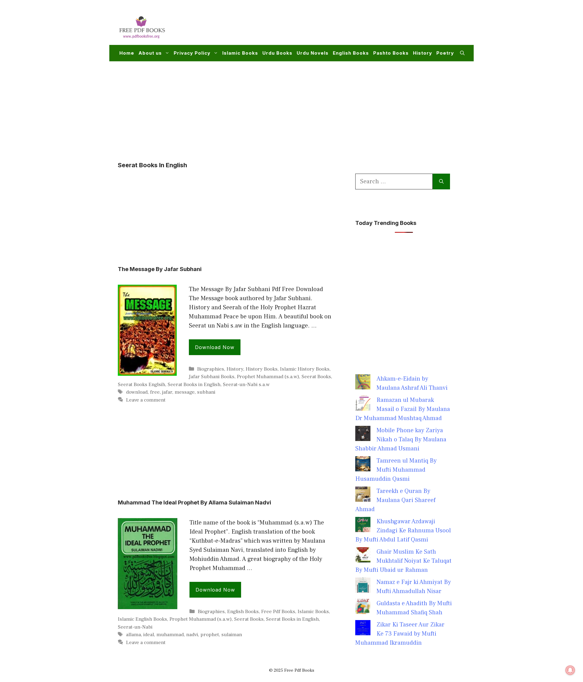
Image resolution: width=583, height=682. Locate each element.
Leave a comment (145, 400)
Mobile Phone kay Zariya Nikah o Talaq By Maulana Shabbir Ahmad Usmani (400, 439)
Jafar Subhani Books (211, 376)
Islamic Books (240, 53)
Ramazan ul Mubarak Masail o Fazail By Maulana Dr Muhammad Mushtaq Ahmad (402, 409)
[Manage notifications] (570, 670)
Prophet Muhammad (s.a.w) (268, 376)
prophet (209, 634)
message (185, 392)
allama (133, 634)
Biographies (210, 369)
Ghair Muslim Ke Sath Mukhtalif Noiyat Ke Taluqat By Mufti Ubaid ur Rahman (403, 561)
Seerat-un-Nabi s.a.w (246, 384)
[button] (462, 53)
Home (126, 53)
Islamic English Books (142, 619)
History (422, 53)
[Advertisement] (354, 26)
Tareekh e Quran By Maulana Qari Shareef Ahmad (395, 500)
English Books (351, 53)
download (137, 392)
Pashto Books (391, 53)
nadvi (192, 634)
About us (150, 53)
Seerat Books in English (194, 384)
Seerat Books (316, 376)
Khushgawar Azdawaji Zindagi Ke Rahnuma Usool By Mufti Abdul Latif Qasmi (403, 530)
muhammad (170, 634)
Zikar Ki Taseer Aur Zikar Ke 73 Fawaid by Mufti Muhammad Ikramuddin (400, 634)
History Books (262, 369)
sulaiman (231, 634)
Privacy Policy (192, 53)
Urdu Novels (313, 53)
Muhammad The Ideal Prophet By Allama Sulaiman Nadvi (194, 502)
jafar (167, 392)
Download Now (214, 347)
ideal (148, 634)
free (155, 392)
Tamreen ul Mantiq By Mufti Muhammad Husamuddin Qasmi (396, 470)
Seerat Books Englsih (141, 384)
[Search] (441, 181)
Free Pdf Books (278, 611)
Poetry (445, 53)
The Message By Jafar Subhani (160, 269)
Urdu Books (277, 53)
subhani (206, 392)
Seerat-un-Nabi (135, 627)
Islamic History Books (304, 369)
